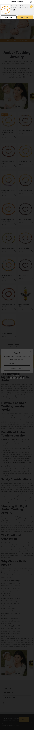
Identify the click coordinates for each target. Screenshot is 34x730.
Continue (8, 17)
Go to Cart (25, 17)
